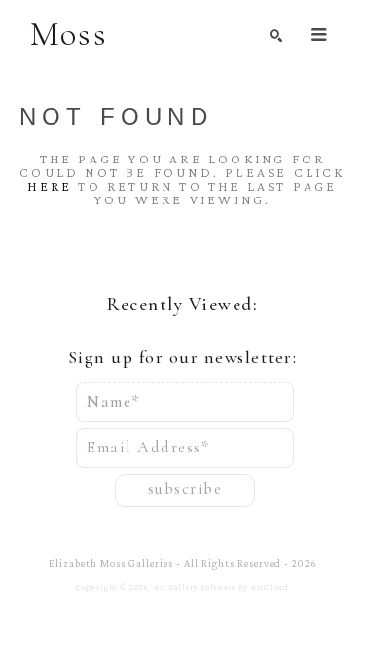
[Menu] (319, 34)
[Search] (276, 35)
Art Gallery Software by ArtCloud (221, 587)
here (49, 186)
